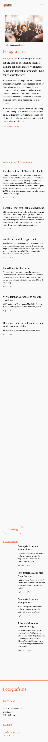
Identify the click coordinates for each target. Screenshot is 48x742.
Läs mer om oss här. (11, 126)
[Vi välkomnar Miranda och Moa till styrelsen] (24, 292)
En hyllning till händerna (16, 267)
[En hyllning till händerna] (24, 263)
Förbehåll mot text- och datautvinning (23, 207)
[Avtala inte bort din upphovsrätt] (24, 234)
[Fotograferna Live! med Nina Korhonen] (10, 574)
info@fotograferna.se (12, 732)
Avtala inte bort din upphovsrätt (20, 239)
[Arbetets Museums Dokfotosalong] (10, 625)
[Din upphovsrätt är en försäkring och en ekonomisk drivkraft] (24, 317)
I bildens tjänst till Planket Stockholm (23, 171)
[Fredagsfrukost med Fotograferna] (10, 548)
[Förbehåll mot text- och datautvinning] (24, 203)
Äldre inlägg (13, 530)
